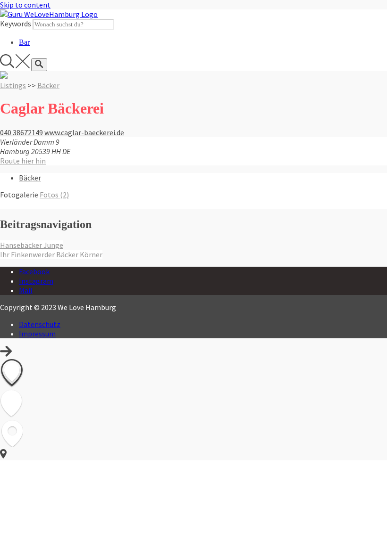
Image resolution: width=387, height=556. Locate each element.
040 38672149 (21, 132)
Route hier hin (23, 160)
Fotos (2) (54, 194)
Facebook (34, 271)
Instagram (36, 281)
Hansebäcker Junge (31, 245)
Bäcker (48, 85)
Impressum (37, 333)
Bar (24, 42)
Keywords (15, 23)
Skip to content (25, 4)
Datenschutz (39, 324)
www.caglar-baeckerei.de (84, 132)
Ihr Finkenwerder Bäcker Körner (51, 254)
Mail (26, 290)
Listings (13, 85)
